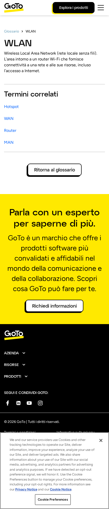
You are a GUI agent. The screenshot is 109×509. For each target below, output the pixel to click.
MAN (8, 142)
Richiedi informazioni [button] (54, 306)
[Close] (100, 440)
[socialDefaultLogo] (7, 403)
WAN (8, 118)
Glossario (11, 31)
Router (10, 130)
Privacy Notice (26, 489)
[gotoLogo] (14, 8)
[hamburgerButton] (101, 7)
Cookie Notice (60, 489)
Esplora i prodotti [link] (73, 7)
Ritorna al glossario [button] (54, 169)
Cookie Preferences (53, 499)
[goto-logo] (54, 335)
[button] (15, 353)
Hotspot (11, 106)
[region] (54, 470)
